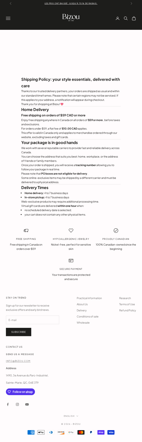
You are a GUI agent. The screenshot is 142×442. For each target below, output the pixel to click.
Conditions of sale (88, 316)
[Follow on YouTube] (27, 404)
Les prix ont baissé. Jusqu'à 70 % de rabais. (71, 3)
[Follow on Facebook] (8, 404)
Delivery (82, 310)
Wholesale (83, 322)
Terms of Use (127, 304)
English (69, 416)
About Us (82, 304)
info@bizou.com (18, 361)
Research (125, 298)
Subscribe (18, 331)
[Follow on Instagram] (17, 404)
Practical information (89, 298)
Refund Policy (127, 310)
